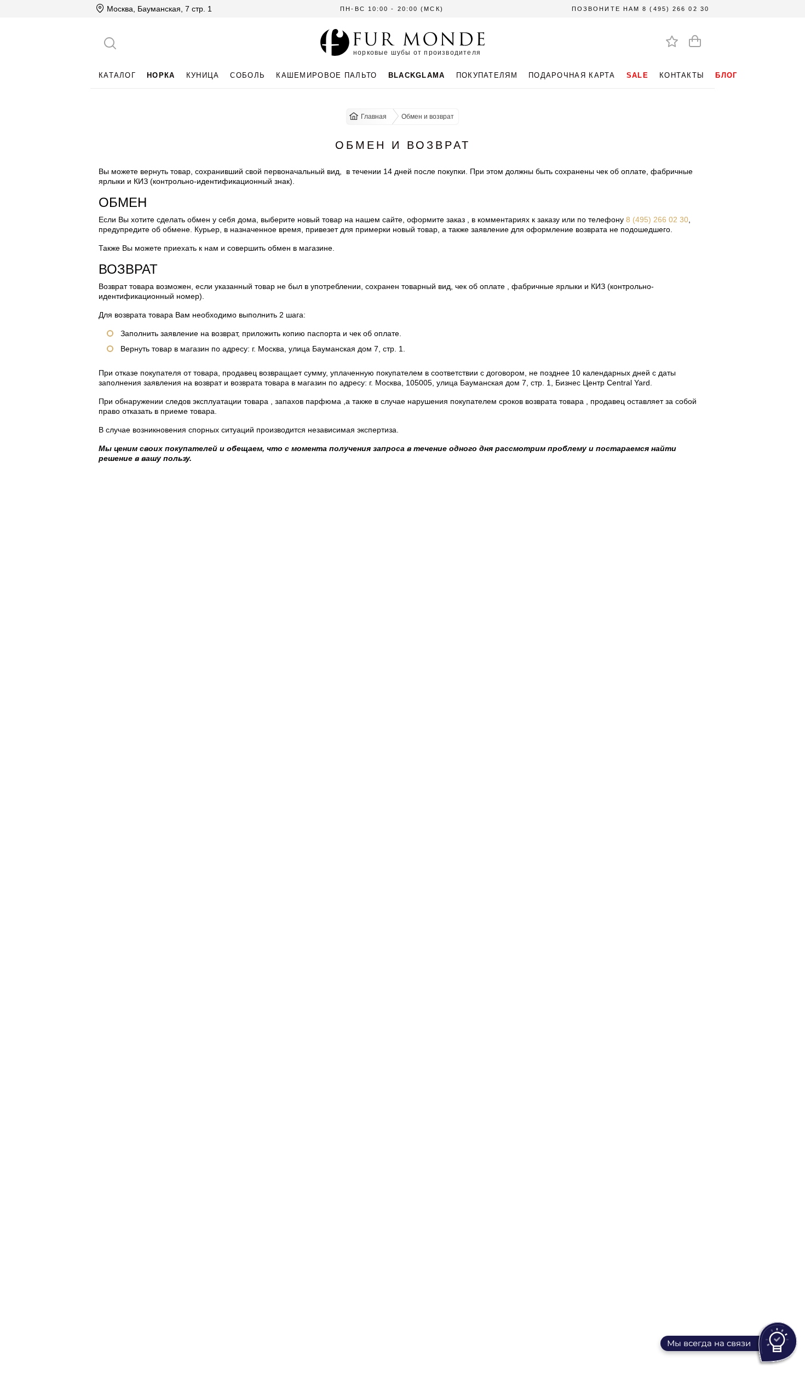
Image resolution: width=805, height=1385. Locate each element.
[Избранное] (671, 41)
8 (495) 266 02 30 (675, 8)
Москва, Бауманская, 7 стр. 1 (158, 8)
